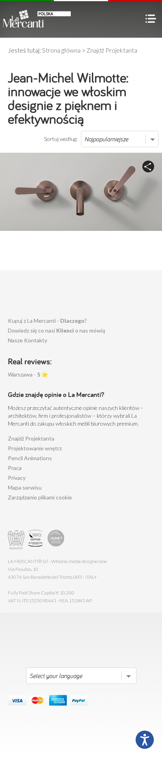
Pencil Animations (30, 458)
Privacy (17, 477)
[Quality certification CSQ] (36, 540)
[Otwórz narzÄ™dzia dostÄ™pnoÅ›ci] (144, 739)
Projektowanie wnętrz (35, 448)
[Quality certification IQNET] (56, 540)
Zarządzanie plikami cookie (40, 497)
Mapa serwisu (25, 487)
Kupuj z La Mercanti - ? (47, 320)
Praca (15, 467)
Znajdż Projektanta (31, 438)
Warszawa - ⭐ (28, 374)
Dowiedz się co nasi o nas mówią (56, 330)
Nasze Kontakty (27, 340)
